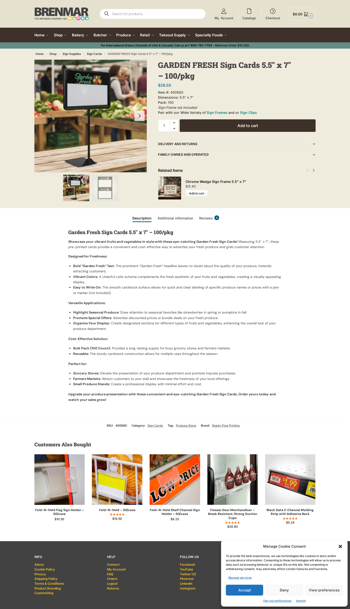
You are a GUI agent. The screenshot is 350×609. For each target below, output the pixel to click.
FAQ (110, 574)
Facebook (187, 564)
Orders (112, 579)
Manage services (240, 577)
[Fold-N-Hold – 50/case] (117, 479)
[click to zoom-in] (90, 116)
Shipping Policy (45, 579)
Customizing (43, 593)
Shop (53, 54)
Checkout (273, 17)
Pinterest (187, 579)
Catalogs (249, 17)
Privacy (40, 574)
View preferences (324, 590)
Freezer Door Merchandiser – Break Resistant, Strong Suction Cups (232, 514)
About (39, 564)
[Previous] (307, 170)
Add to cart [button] (59, 529)
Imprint (301, 601)
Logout (112, 583)
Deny (284, 590)
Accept (244, 590)
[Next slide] (139, 116)
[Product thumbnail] (171, 188)
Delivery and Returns (177, 144)
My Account (224, 17)
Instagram (188, 588)
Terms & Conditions (49, 583)
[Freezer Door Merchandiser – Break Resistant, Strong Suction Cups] (232, 479)
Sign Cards (94, 54)
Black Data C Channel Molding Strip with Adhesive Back (290, 512)
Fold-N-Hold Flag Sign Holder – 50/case (59, 512)
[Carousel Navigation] (309, 170)
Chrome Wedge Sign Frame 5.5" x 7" (215, 181)
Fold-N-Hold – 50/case (117, 510)
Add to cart (247, 125)
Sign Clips (248, 112)
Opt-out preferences (277, 601)
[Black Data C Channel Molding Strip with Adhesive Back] (290, 479)
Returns (113, 588)
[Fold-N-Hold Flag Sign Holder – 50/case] (59, 479)
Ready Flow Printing (226, 425)
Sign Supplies (72, 54)
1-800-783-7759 (200, 45)
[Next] (314, 170)
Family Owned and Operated (183, 154)
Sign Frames (217, 112)
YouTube (186, 569)
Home (40, 54)
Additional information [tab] (175, 218)
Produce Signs (186, 425)
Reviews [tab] (208, 218)
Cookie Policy (44, 569)
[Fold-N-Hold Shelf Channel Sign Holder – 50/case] (175, 479)
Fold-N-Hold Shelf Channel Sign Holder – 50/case (175, 512)
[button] (340, 546)
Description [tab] (142, 218)
